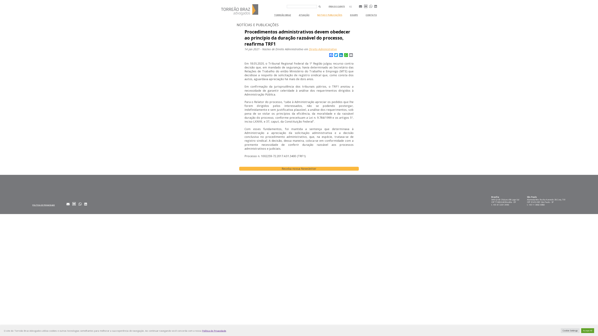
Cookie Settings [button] (570, 330)
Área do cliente (337, 6)
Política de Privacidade (214, 330)
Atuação (304, 15)
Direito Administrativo (323, 49)
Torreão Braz (282, 15)
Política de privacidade (43, 205)
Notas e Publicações (329, 15)
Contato (371, 15)
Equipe (354, 15)
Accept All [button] (587, 330)
